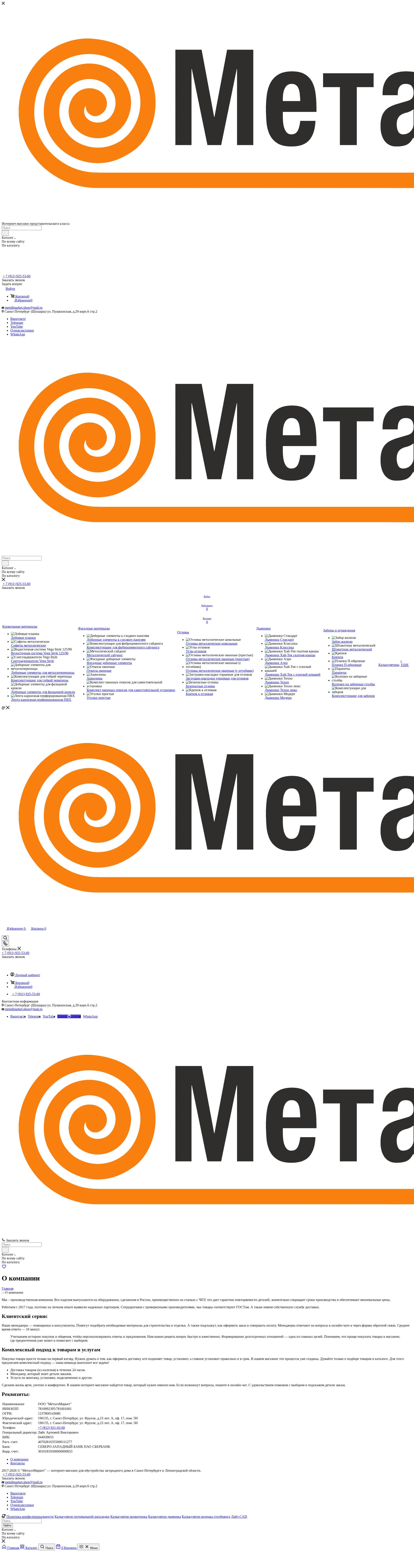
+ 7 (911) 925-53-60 (16, 276)
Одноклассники (22, 330)
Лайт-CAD (239, 1516)
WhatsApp (17, 334)
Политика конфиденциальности (30, 1516)
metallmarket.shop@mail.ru (23, 307)
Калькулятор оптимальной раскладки (82, 1516)
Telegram (16, 322)
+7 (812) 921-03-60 (51, 1427)
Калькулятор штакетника (128, 1516)
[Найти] (5, 233)
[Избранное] (4, 1268)
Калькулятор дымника (164, 1516)
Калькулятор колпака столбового (206, 1516)
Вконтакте (18, 319)
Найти (7, 1525)
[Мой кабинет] (4, 933)
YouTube (16, 326)
